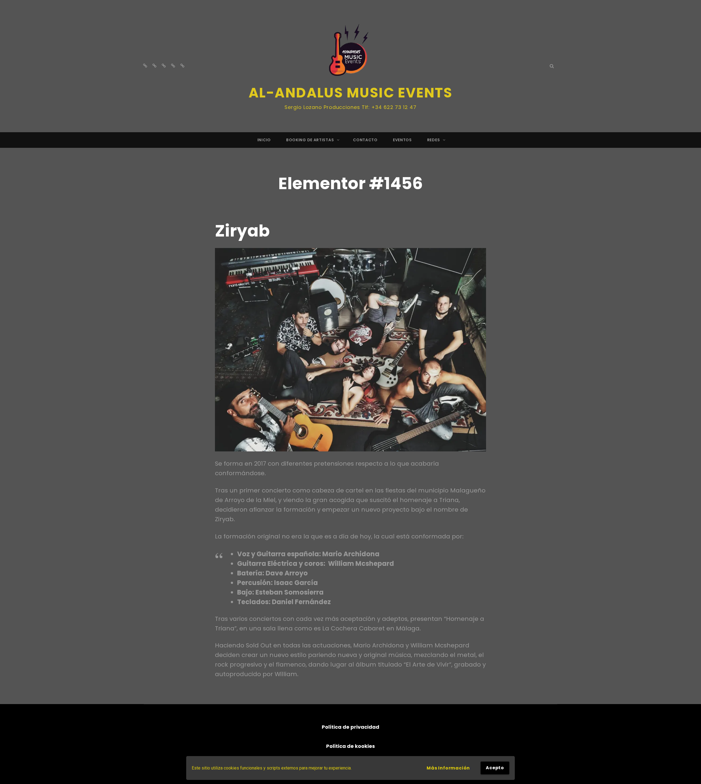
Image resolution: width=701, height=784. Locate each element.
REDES (433, 140)
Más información (448, 768)
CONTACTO (365, 140)
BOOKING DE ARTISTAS (310, 140)
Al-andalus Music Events (350, 92)
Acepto (495, 768)
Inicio (264, 140)
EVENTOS (402, 140)
